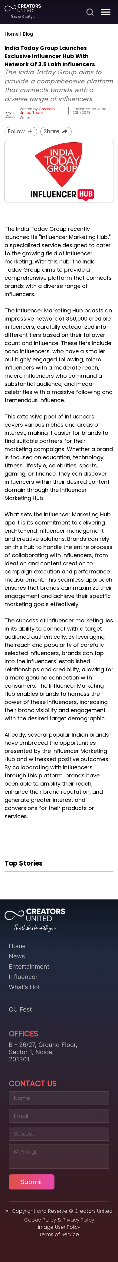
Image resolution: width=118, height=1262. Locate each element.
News (17, 956)
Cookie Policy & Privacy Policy (59, 1219)
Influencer (23, 976)
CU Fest (20, 1009)
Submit (31, 1182)
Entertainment (29, 966)
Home (17, 946)
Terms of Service (59, 1234)
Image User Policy (59, 1227)
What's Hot (24, 987)
